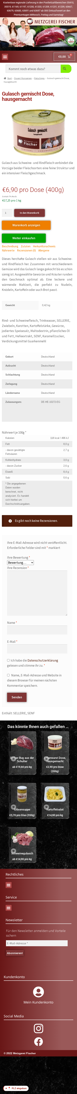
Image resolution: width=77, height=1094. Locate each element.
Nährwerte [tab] (8, 250)
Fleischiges (39, 78)
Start (9, 78)
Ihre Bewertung (18, 557)
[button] (5, 57)
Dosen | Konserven (23, 78)
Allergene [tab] (43, 250)
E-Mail (12, 642)
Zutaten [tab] (25, 246)
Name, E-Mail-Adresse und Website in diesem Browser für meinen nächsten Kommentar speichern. (34, 680)
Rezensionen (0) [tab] (26, 250)
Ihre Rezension (18, 568)
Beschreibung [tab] (10, 246)
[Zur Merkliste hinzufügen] (13, 758)
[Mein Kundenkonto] (38, 992)
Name (12, 623)
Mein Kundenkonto (38, 1002)
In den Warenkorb (29, 212)
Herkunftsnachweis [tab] (44, 246)
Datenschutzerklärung (42, 660)
